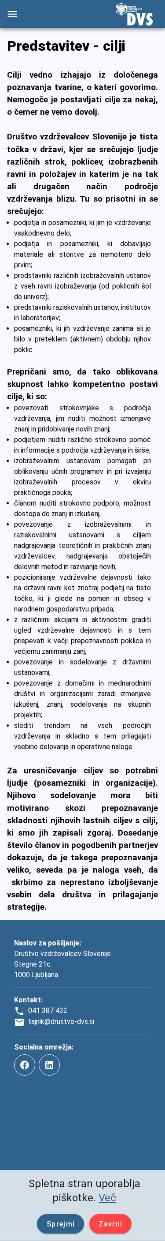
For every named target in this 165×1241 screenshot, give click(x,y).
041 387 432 (47, 1010)
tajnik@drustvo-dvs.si (61, 1021)
